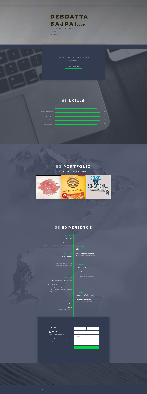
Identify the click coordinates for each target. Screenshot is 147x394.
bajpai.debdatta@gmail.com (57, 334)
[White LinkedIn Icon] (50, 332)
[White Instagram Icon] (53, 332)
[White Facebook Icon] (56, 332)
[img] (48, 187)
